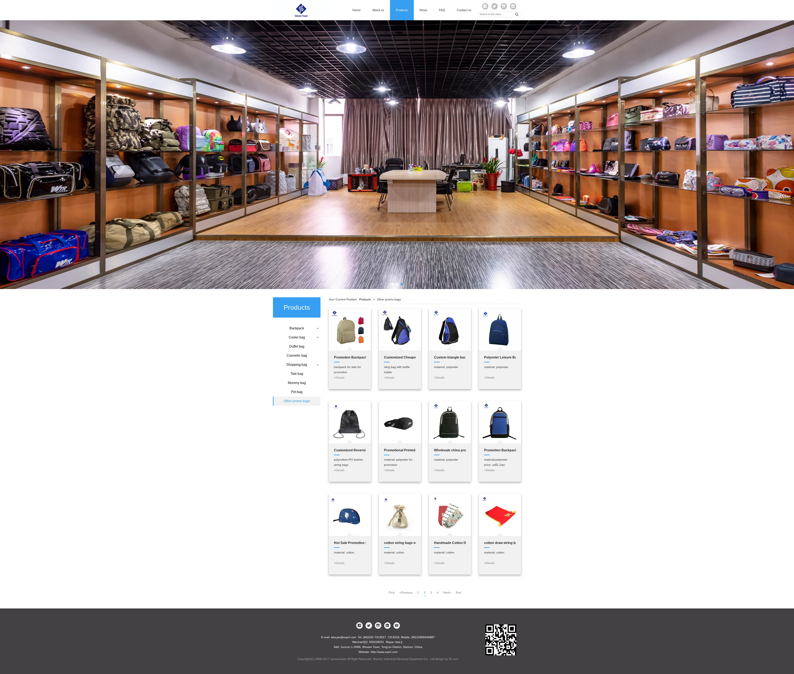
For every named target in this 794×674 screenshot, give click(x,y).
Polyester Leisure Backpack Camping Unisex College (500, 357)
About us (378, 10)
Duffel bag (296, 346)
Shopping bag (296, 364)
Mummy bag (297, 383)
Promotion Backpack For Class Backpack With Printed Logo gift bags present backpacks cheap (350, 357)
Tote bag (297, 373)
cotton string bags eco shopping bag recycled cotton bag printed (400, 543)
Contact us (464, 10)
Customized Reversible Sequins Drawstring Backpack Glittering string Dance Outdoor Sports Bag (350, 450)
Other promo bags (297, 401)
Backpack (296, 328)
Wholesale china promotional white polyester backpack (450, 450)
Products (402, 10)
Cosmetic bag (297, 355)
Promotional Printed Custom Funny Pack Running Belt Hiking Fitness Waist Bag (400, 450)
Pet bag (297, 392)
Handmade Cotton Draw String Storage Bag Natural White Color (450, 543)
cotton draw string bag (500, 543)
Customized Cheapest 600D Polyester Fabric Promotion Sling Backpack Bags (400, 357)
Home (356, 10)
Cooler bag (297, 337)
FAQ (442, 10)
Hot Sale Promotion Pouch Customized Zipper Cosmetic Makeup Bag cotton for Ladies (350, 543)
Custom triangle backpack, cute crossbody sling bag (450, 357)
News (423, 10)
